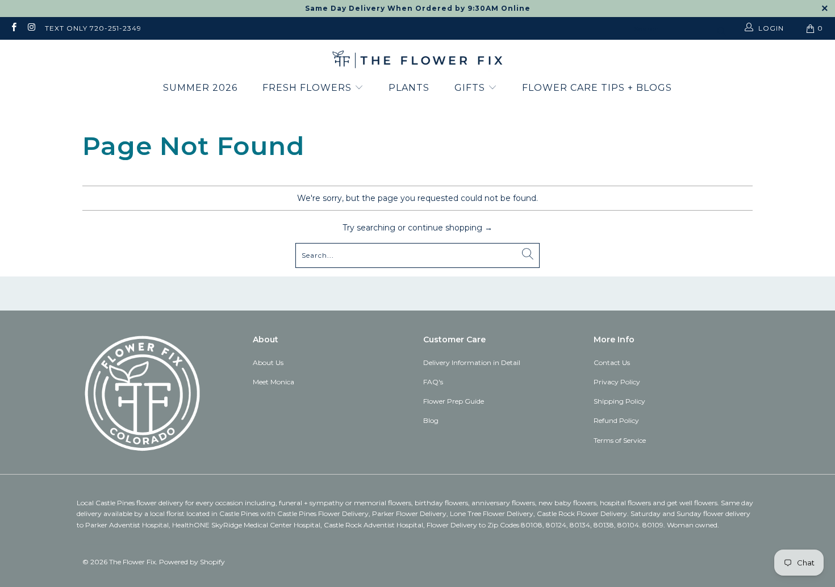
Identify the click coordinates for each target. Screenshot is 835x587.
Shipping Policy (619, 401)
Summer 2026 (200, 87)
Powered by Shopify (192, 561)
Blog (431, 420)
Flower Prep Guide (453, 401)
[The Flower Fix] (417, 60)
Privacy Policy (617, 382)
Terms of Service (620, 440)
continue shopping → (450, 228)
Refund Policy (616, 420)
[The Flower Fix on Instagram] (31, 28)
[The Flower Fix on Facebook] (13, 28)
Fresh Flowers (308, 87)
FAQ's (433, 382)
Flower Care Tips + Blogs (597, 87)
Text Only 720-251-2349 (93, 28)
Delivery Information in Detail (471, 362)
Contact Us (612, 362)
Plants (409, 87)
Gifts (471, 87)
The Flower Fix (132, 561)
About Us (268, 362)
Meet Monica (273, 382)
